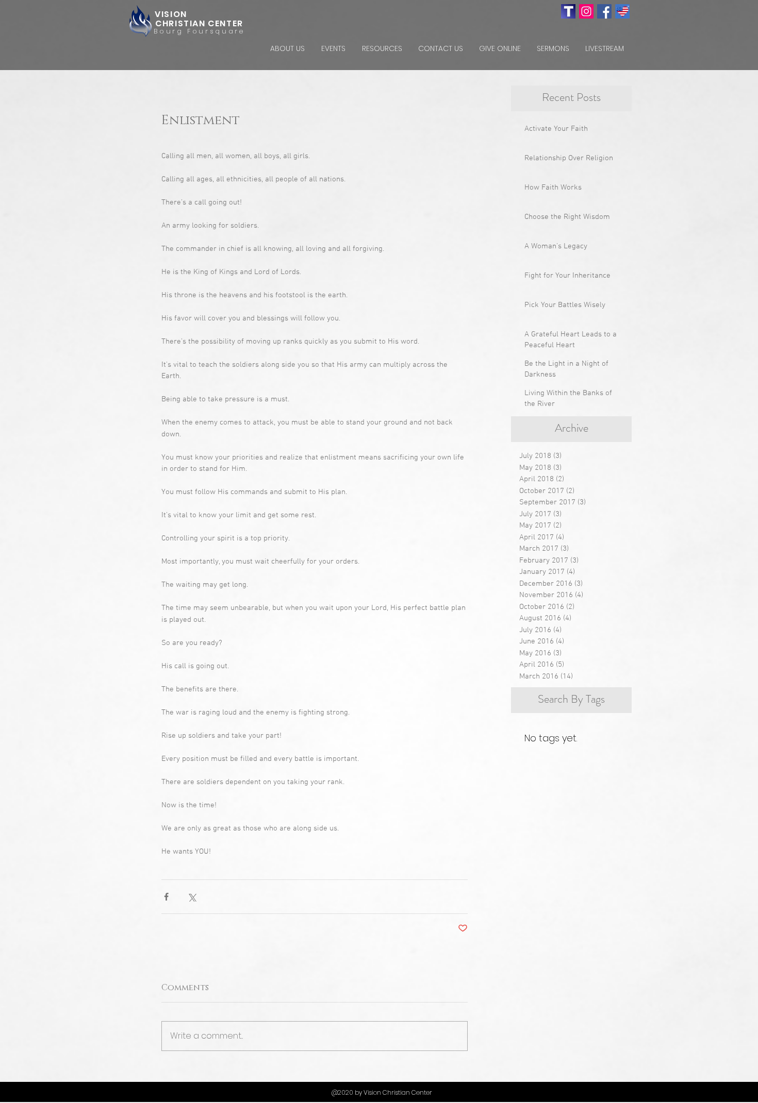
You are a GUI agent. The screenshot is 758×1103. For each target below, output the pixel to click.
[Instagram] (586, 11)
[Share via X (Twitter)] (191, 897)
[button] (287, 48)
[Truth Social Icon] (568, 11)
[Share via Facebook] (166, 897)
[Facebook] (604, 11)
